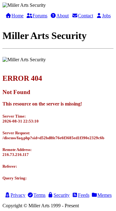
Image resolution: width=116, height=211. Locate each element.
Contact (85, 15)
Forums (39, 15)
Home (17, 15)
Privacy (18, 195)
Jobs (106, 15)
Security (62, 195)
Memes (104, 195)
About (62, 15)
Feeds (83, 195)
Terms (39, 195)
